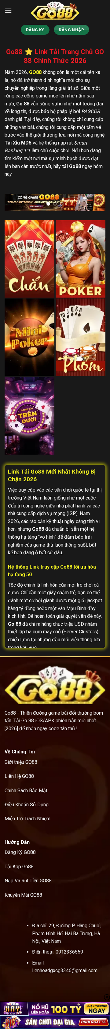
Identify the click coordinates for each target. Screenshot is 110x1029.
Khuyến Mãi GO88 (23, 895)
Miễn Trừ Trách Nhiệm (27, 819)
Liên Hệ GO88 (19, 776)
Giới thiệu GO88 (21, 762)
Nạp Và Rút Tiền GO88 (28, 881)
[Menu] (8, 10)
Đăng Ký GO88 (20, 852)
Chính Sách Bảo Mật (26, 790)
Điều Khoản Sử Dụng (27, 804)
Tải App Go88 (19, 867)
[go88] (55, 11)
